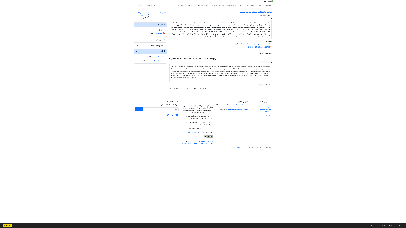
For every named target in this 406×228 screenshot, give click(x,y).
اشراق (236, 43)
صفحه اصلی (268, 5)
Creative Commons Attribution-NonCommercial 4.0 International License (197, 142)
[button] (359, 225)
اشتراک (138, 109)
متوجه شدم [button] (7, 225)
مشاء (241, 43)
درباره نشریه (267, 106)
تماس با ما (181, 5)
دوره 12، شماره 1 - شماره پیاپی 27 (143, 13)
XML (160, 30)
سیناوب (239, 147)
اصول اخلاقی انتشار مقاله (234, 5)
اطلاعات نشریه (250, 5)
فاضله (246, 43)
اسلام (269, 43)
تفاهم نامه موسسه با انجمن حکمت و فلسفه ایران (234, 104)
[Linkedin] (176, 115)
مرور (260, 5)
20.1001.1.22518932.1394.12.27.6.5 (259, 47)
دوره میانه (253, 43)
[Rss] (168, 115)
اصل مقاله (156, 33)
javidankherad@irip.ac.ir (193, 132)
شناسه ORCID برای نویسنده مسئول (237, 109)
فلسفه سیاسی (262, 43)
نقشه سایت (268, 115)
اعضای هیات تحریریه (218, 5)
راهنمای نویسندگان (203, 5)
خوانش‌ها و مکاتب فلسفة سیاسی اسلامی (256, 12)
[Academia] (172, 115)
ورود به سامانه (151, 5)
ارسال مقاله (190, 5)
